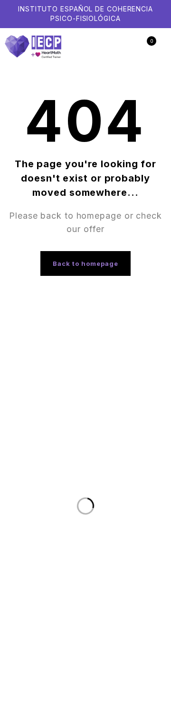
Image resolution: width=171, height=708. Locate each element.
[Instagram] (134, 359)
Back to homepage (86, 263)
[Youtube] (153, 359)
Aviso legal (93, 560)
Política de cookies (78, 569)
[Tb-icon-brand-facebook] (114, 359)
